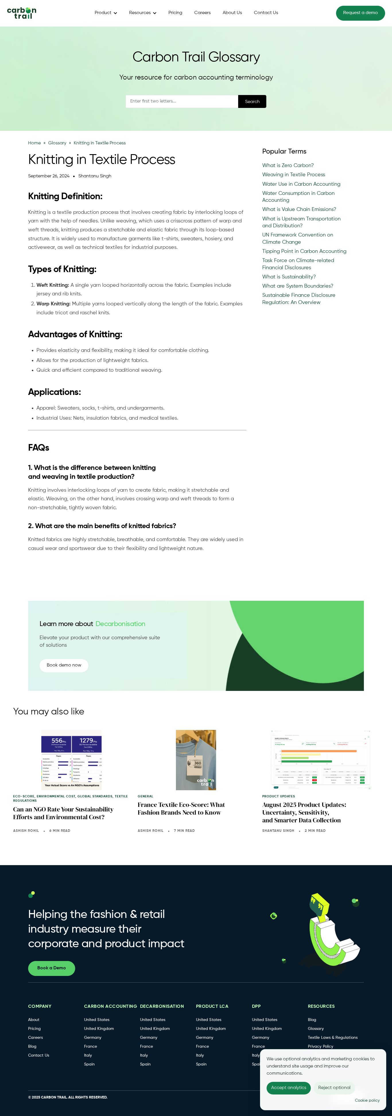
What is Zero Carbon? (288, 165)
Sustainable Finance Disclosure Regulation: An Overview (298, 299)
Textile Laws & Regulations (333, 1038)
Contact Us (266, 13)
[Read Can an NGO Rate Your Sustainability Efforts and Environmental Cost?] (71, 760)
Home (34, 143)
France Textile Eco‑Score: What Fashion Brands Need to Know (181, 808)
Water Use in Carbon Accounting (301, 184)
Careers (202, 13)
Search (252, 102)
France (90, 1047)
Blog (32, 1047)
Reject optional (334, 1088)
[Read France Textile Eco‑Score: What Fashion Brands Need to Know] (196, 760)
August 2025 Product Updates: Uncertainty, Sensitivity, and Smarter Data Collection (304, 812)
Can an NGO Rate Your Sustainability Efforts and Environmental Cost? (63, 813)
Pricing (175, 13)
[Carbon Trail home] (22, 13)
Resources (140, 13)
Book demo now (64, 665)
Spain (89, 1064)
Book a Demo (51, 968)
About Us (232, 13)
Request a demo (360, 13)
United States (96, 1020)
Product (103, 13)
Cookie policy (367, 1100)
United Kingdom (99, 1029)
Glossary (57, 143)
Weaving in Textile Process (293, 174)
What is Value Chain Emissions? (299, 209)
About (33, 1020)
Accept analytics (288, 1088)
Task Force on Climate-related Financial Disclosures (298, 264)
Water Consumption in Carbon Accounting (298, 197)
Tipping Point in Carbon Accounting (304, 251)
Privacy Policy (320, 1047)
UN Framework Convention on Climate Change (297, 238)
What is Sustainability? (289, 277)
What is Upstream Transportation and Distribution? (301, 222)
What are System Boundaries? (297, 286)
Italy (88, 1055)
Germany (93, 1038)
